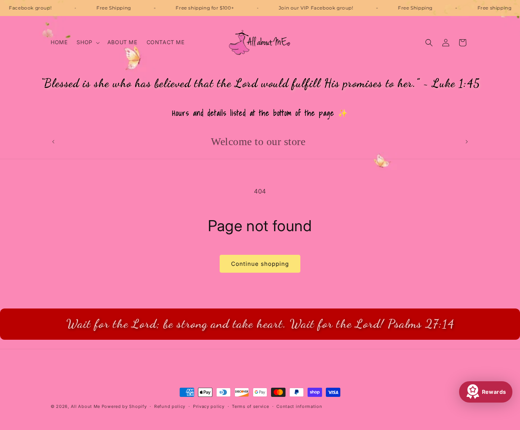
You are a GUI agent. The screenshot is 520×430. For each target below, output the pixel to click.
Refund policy (169, 406)
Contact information (299, 406)
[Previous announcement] (53, 141)
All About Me (85, 406)
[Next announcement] (466, 141)
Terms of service (250, 406)
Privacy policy (209, 406)
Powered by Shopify (124, 406)
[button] (87, 42)
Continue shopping (260, 263)
